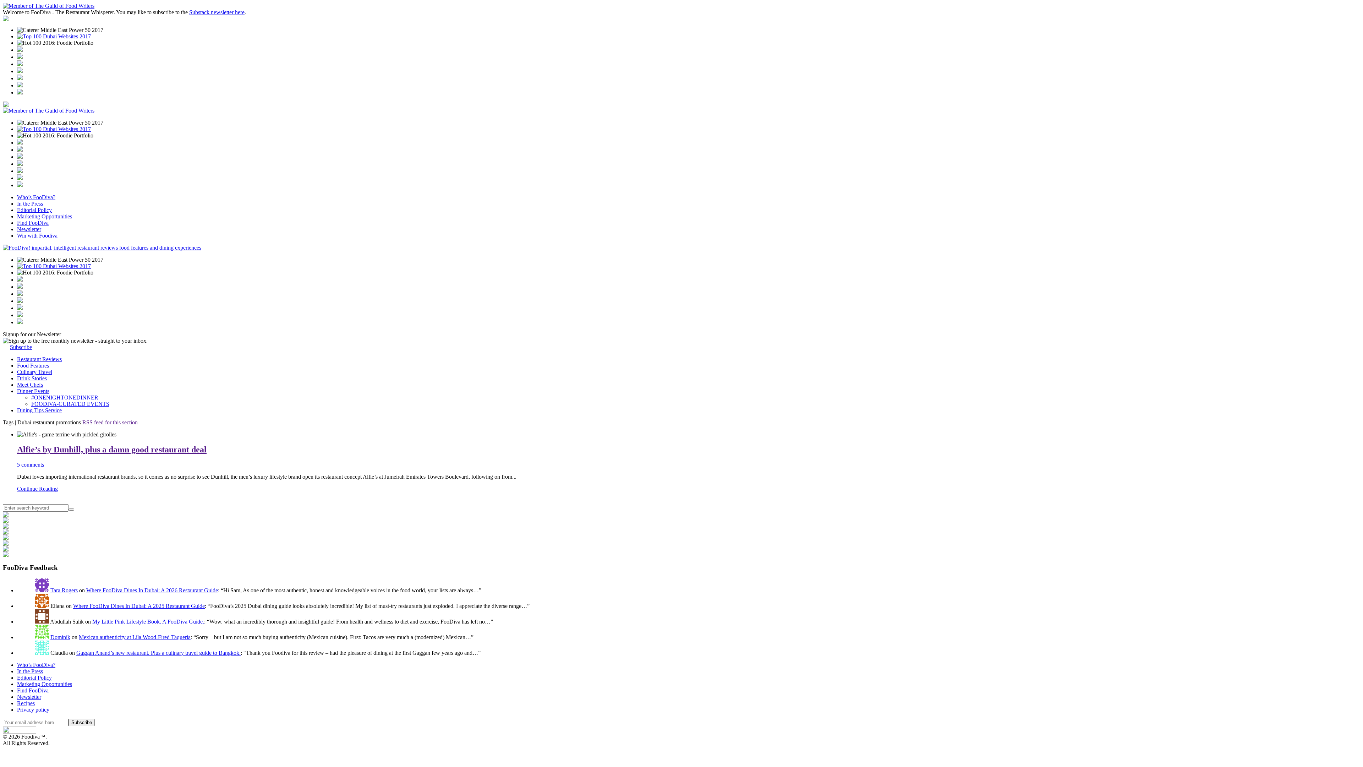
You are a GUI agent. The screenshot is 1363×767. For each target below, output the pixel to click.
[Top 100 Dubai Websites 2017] (54, 36)
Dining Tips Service (39, 410)
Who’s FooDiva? (36, 197)
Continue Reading (37, 489)
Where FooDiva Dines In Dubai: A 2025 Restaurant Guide (139, 606)
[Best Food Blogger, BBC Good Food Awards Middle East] (20, 50)
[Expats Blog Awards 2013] (20, 71)
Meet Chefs (30, 385)
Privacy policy (33, 710)
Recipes (26, 703)
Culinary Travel (34, 372)
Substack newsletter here (217, 12)
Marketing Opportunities (44, 216)
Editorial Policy (34, 210)
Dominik (60, 637)
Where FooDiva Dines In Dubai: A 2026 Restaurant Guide (152, 590)
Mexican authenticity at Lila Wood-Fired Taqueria (135, 637)
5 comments (30, 465)
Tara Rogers (64, 590)
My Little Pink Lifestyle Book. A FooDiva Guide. (148, 622)
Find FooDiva (33, 223)
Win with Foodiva (37, 236)
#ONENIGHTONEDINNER (64, 398)
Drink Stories (32, 378)
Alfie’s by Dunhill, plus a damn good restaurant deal (112, 449)
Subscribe (21, 347)
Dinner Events (33, 391)
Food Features (33, 366)
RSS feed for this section (110, 422)
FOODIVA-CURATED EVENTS (70, 404)
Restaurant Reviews (39, 359)
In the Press (30, 204)
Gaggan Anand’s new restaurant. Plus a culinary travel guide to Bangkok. (158, 653)
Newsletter (29, 229)
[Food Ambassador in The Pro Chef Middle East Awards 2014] (20, 64)
